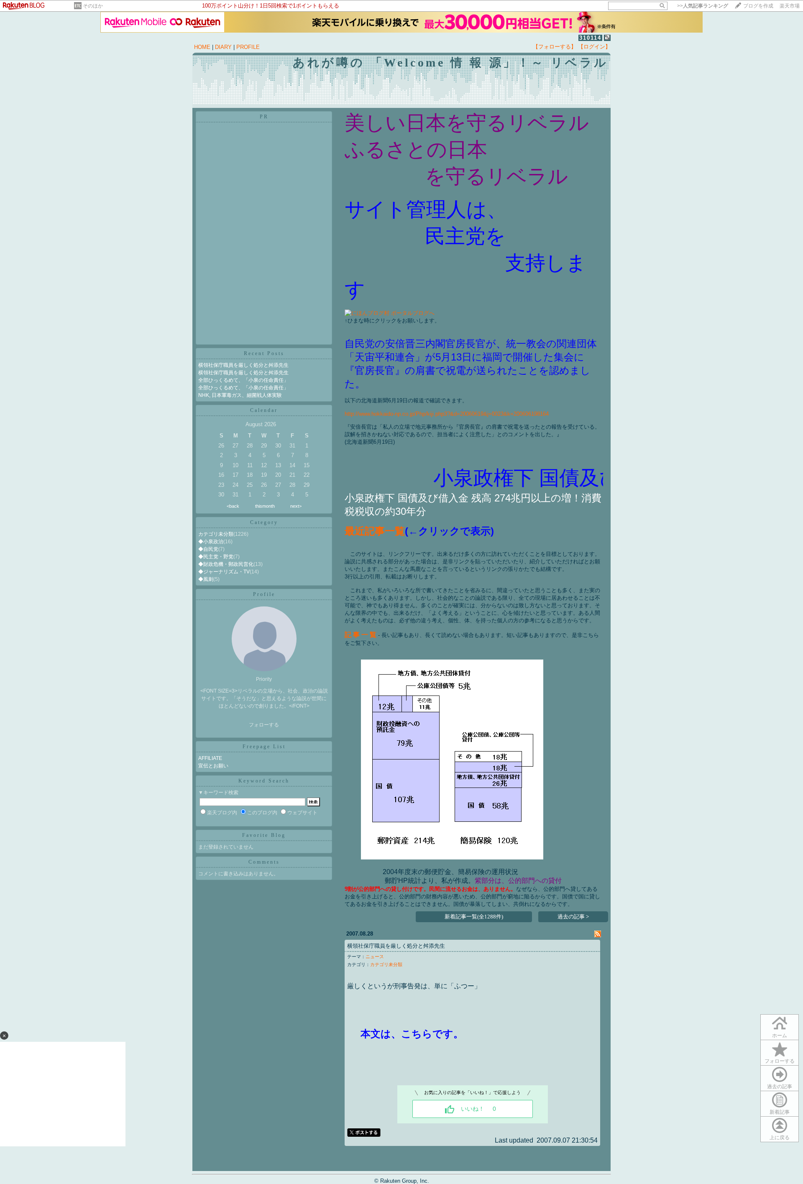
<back (233, 506)
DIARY (223, 47)
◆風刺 (205, 579)
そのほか (93, 6)
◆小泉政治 (210, 542)
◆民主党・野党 (215, 557)
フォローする (264, 725)
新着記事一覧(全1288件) (474, 916)
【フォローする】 (554, 46)
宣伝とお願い (213, 766)
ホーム (779, 1035)
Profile (264, 594)
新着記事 (780, 1112)
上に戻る (780, 1138)
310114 (590, 38)
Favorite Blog (264, 835)
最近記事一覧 (375, 531)
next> (296, 506)
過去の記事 (779, 1086)
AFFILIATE (210, 758)
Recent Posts (264, 353)
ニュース (375, 956)
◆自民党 (208, 549)
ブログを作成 (758, 6)
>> (702, 6)
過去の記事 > (573, 916)
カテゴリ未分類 (215, 534)
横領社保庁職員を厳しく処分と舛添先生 (243, 365)
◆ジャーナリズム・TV (224, 572)
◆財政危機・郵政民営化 (225, 564)
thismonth (265, 506)
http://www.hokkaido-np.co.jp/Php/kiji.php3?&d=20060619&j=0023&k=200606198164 (447, 414)
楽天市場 (790, 6)
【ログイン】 (594, 46)
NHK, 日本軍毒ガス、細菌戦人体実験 (240, 395)
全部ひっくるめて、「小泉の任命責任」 (243, 380)
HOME (202, 47)
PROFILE (248, 47)
